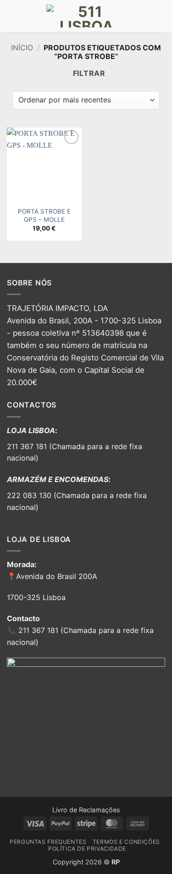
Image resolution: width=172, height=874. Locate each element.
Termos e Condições (126, 841)
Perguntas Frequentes (48, 841)
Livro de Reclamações (86, 810)
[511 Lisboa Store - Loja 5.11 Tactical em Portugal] (86, 16)
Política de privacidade (87, 848)
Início (22, 47)
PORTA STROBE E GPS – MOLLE (44, 215)
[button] (12, 16)
